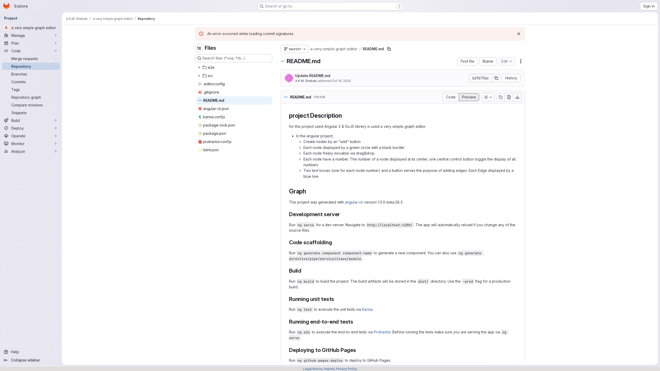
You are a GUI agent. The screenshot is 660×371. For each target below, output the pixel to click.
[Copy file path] (389, 49)
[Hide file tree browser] (199, 48)
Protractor (382, 332)
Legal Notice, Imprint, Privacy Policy (330, 369)
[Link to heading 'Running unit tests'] (337, 299)
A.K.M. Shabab (306, 81)
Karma (367, 309)
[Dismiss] (519, 34)
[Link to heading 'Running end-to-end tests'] (356, 321)
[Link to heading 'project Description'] (345, 115)
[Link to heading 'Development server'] (343, 214)
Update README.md (312, 75)
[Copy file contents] (500, 97)
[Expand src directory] (199, 76)
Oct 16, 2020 (341, 81)
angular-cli (354, 202)
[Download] (517, 97)
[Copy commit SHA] (496, 78)
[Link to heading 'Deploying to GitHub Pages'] (359, 350)
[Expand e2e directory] (199, 67)
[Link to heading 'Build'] (304, 270)
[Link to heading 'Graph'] (309, 191)
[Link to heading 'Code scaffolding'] (335, 242)
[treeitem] (234, 67)
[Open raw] (509, 97)
